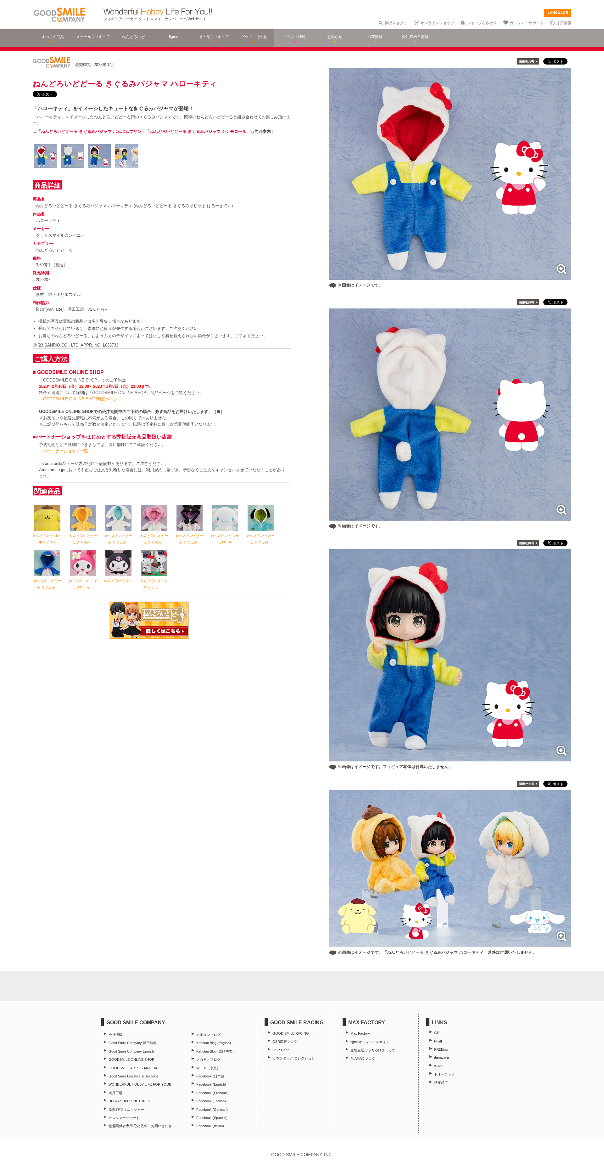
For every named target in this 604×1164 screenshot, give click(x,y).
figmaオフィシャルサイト (370, 1042)
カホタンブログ (208, 1035)
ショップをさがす (482, 23)
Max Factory (360, 1033)
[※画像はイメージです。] (450, 276)
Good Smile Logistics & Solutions (134, 1076)
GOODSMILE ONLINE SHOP (131, 1059)
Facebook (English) (211, 1084)
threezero (441, 1057)
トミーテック (444, 1074)
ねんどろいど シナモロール (225, 539)
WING (439, 1066)
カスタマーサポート (527, 23)
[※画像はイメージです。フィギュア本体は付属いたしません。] (450, 758)
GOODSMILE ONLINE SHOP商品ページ (80, 399)
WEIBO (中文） (208, 1068)
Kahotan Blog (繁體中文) (215, 1051)
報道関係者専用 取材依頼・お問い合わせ (140, 1126)
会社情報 (115, 1035)
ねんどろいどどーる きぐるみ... (83, 539)
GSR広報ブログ (284, 1041)
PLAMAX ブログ (362, 1058)
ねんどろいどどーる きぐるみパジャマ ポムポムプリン (91, 131)
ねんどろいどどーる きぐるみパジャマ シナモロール (198, 131)
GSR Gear (280, 1050)
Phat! (438, 1041)
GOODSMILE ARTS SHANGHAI (133, 1068)
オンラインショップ (437, 23)
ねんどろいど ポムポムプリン (47, 539)
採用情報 (563, 23)
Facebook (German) (212, 1109)
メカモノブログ (208, 1059)
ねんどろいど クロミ (118, 584)
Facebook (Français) (212, 1093)
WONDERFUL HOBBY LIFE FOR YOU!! (140, 1084)
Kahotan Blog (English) (213, 1043)
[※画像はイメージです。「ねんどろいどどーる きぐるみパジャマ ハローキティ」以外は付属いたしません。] (450, 943)
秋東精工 (441, 1083)
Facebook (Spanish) (211, 1118)
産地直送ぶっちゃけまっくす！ (374, 1050)
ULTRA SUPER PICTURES (129, 1101)
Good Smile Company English (131, 1051)
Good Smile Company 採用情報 (133, 1043)
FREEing (441, 1049)
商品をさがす (396, 23)
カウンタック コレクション (293, 1058)
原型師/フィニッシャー (126, 1109)
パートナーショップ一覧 (65, 451)
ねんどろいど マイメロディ (83, 584)
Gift (436, 1033)
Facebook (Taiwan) (211, 1101)
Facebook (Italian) (210, 1126)
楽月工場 (115, 1093)
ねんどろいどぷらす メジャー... (154, 584)
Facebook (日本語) (211, 1076)
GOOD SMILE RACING (290, 1033)
